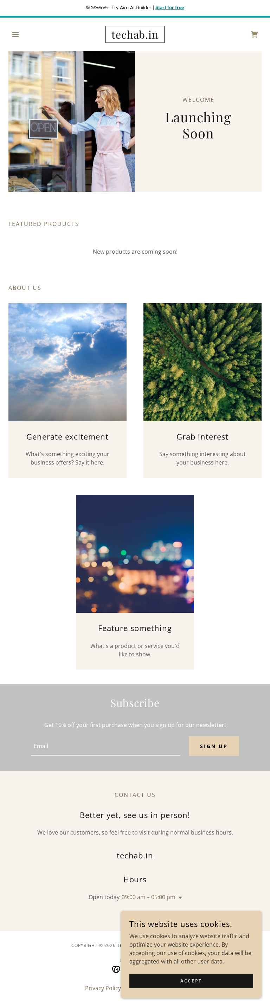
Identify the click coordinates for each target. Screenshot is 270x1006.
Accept (191, 981)
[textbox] (105, 746)
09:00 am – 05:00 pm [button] (148, 897)
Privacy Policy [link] (103, 988)
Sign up (214, 746)
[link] (135, 36)
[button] (27, 34)
